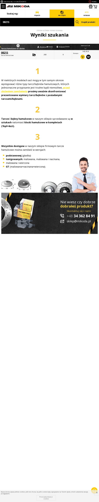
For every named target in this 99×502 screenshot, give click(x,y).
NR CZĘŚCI (62, 15)
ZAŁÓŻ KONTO (21, 2)
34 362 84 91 (81, 215)
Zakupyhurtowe (91, 6)
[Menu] (3, 6)
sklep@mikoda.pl (79, 221)
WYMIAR (87, 15)
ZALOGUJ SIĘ (8, 2)
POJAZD (37, 15)
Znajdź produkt (88, 22)
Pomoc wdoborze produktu (95, 2)
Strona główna (43, 30)
